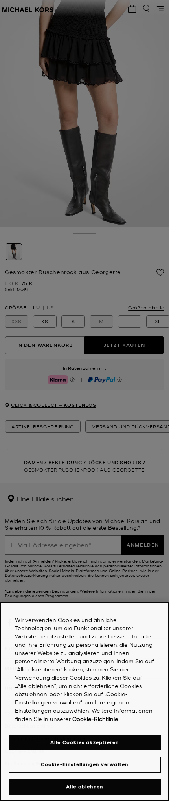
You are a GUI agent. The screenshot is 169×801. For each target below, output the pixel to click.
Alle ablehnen (84, 786)
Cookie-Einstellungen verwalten (85, 764)
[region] (84, 701)
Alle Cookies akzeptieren (84, 742)
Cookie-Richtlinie (95, 718)
